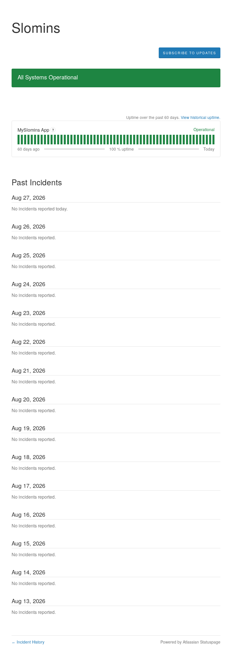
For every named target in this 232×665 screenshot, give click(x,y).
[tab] (19, 139)
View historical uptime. (200, 117)
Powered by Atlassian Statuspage (190, 642)
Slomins (36, 27)
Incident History (28, 642)
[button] (189, 52)
